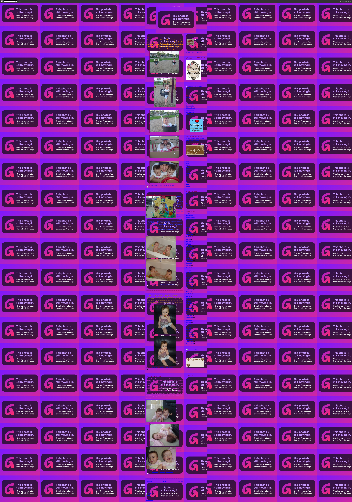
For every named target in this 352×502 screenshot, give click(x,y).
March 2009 (189, 320)
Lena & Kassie (189, 104)
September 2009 (190, 334)
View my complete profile (194, 52)
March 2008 (189, 291)
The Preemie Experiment (192, 194)
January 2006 (189, 232)
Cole (187, 169)
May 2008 (188, 296)
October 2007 (189, 279)
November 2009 (190, 336)
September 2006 (190, 248)
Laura (187, 205)
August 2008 (189, 303)
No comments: (170, 185)
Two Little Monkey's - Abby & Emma (195, 138)
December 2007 (190, 284)
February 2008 (189, 289)
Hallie (187, 177)
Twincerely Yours (190, 219)
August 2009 (189, 332)
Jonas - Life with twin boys (192, 140)
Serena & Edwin (190, 110)
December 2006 (190, 256)
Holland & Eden (190, 99)
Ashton (188, 167)
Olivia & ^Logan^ (190, 108)
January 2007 (189, 258)
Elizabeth (188, 173)
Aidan (187, 161)
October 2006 (189, 251)
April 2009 (188, 322)
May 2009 (188, 325)
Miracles (199, 39)
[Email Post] (164, 187)
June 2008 (188, 298)
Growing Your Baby (191, 196)
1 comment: (169, 472)
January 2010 (189, 339)
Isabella (188, 180)
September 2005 (190, 227)
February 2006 (189, 234)
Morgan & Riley (190, 106)
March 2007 (189, 263)
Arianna (188, 165)
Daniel (187, 171)
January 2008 (189, 286)
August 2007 (189, 275)
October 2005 (189, 229)
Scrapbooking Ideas (190, 217)
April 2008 (188, 294)
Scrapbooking (189, 215)
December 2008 (190, 313)
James (187, 182)
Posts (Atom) (155, 484)
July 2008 (188, 301)
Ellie (187, 175)
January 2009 (189, 315)
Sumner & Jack (190, 112)
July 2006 (188, 244)
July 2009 (188, 329)
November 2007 (190, 282)
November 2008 (190, 310)
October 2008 (189, 308)
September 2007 (190, 277)
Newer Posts (149, 481)
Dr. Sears (188, 213)
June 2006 (188, 241)
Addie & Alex (189, 97)
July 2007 (188, 272)
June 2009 (188, 327)
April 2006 (188, 237)
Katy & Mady (189, 101)
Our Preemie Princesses (176, 6)
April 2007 (188, 265)
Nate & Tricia (189, 203)
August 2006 (189, 246)
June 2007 (188, 270)
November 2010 (190, 344)
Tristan (188, 186)
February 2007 (189, 260)
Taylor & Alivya (190, 114)
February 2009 (189, 317)
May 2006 (188, 239)
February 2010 (189, 341)
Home (164, 481)
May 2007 (188, 267)
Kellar (187, 184)
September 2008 (190, 306)
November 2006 (190, 253)
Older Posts (180, 481)
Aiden (187, 163)
